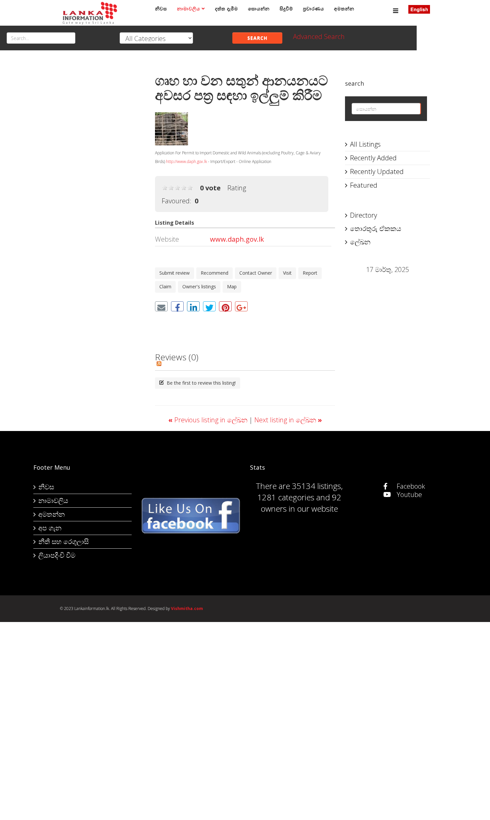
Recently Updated (377, 171)
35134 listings (316, 485)
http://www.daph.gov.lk (186, 161)
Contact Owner (255, 273)
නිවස (161, 8)
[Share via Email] (161, 306)
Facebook (410, 486)
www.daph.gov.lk (237, 239)
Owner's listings (199, 286)
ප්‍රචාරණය (313, 8)
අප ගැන (49, 527)
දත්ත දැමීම (226, 8)
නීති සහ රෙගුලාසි (63, 541)
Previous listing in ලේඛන (208, 419)
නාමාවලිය (188, 8)
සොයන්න (259, 8)
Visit (287, 273)
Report (310, 273)
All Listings (365, 144)
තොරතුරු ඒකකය (375, 228)
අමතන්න (344, 8)
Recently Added (373, 157)
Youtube (408, 494)
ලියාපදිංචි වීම (56, 555)
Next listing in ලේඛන (288, 419)
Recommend (214, 273)
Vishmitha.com (187, 608)
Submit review (174, 273)
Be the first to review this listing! (200, 383)
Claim (165, 286)
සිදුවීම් (286, 8)
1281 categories (285, 497)
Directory (363, 215)
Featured (363, 185)
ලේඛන (360, 241)
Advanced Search (319, 36)
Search (257, 38)
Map (232, 286)
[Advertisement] (102, 164)
